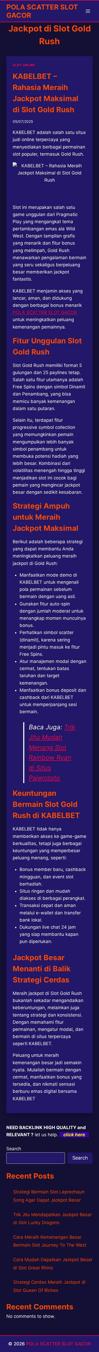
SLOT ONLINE (24, 65)
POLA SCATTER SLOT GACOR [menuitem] (45, 312)
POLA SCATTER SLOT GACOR (58, 1343)
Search (13, 1148)
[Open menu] (88, 11)
